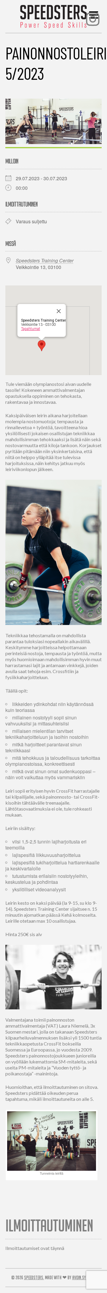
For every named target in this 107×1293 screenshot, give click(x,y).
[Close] (59, 311)
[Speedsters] (53, 15)
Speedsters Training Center (44, 260)
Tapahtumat (30, 329)
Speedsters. (34, 1277)
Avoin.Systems (84, 1277)
